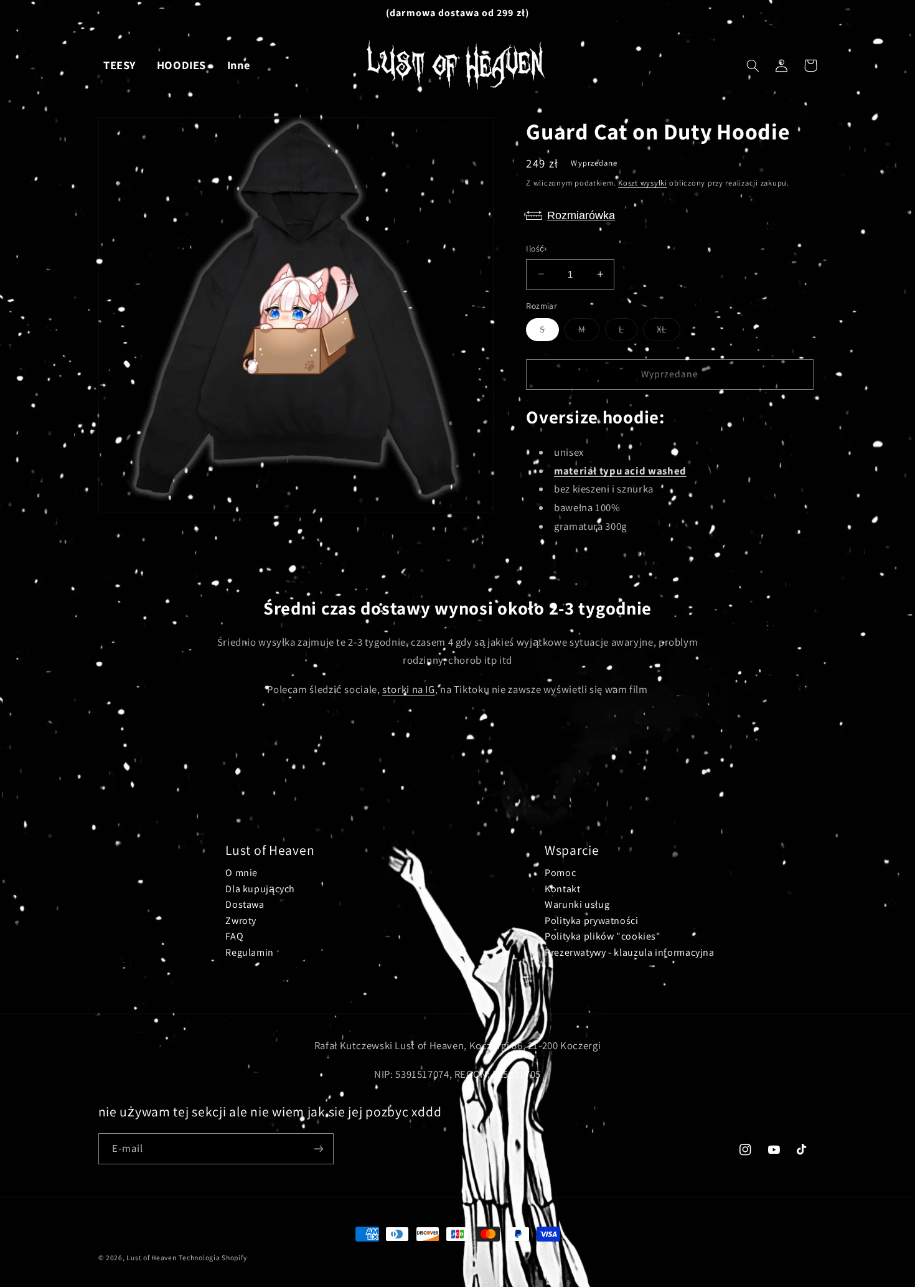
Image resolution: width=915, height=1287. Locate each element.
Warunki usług (577, 904)
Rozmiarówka (581, 215)
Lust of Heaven (151, 1257)
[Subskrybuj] (318, 1148)
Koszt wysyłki (642, 182)
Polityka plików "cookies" (603, 936)
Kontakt (562, 888)
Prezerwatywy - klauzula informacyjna (630, 952)
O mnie (241, 872)
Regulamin (249, 952)
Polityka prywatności (592, 920)
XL (668, 332)
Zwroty (240, 920)
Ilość (535, 248)
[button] (753, 65)
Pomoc (560, 872)
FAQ (234, 936)
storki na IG (408, 689)
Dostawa (244, 904)
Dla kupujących (260, 888)
